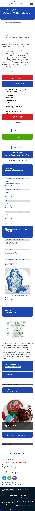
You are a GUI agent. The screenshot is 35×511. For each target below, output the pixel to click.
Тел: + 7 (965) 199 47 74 (9, 453)
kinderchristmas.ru (15, 455)
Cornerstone (15, 460)
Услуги (12, 21)
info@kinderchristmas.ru (15, 5)
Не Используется (21, 141)
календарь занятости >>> (14, 78)
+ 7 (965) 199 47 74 (21, 160)
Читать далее (8, 185)
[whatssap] (20, 4)
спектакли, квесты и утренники (16, 406)
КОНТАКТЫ (17, 424)
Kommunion (25, 460)
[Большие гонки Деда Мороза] (17, 415)
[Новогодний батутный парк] (17, 400)
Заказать (17, 130)
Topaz (3, 460)
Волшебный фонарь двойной (12, 183)
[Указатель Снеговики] (17, 384)
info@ (8, 455)
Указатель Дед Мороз (10, 195)
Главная (7, 21)
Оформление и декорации (21, 21)
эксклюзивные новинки (14, 376)
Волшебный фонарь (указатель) (13, 217)
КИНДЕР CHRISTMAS (8, 430)
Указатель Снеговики (10, 206)
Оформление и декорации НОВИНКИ (16, 230)
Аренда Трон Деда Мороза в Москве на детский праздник (17, 296)
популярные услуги (13, 391)
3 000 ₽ (18, 122)
